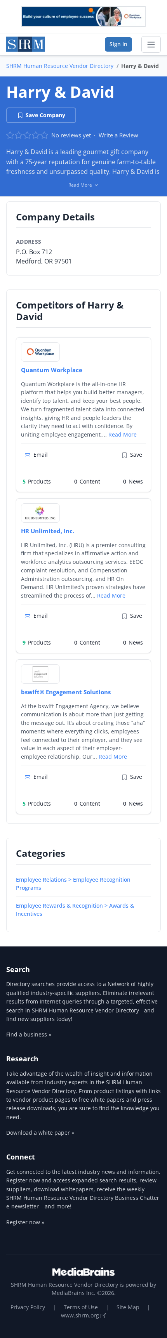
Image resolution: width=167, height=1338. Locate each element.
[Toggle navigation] (151, 44)
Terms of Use (81, 1307)
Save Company (45, 115)
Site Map (128, 1307)
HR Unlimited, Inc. (47, 531)
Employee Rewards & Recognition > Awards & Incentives (75, 909)
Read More (122, 434)
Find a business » (28, 1034)
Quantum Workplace (51, 370)
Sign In (118, 44)
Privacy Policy (27, 1307)
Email (40, 454)
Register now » (25, 1222)
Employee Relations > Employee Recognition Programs (73, 883)
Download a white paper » (40, 1132)
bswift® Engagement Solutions (66, 692)
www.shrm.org (81, 1315)
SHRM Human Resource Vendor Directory (59, 65)
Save (136, 454)
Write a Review (118, 135)
